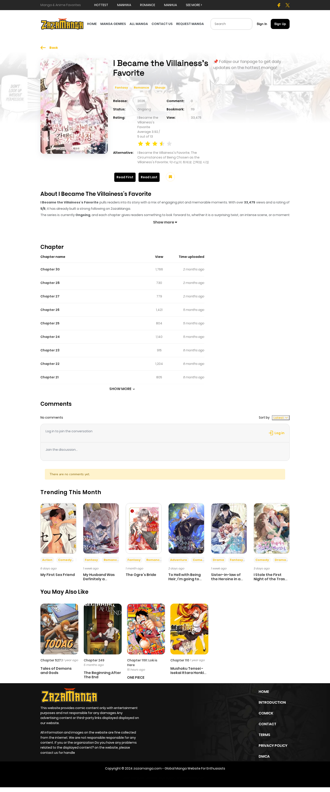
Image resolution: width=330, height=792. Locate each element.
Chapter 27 (49, 296)
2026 (141, 101)
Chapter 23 (49, 350)
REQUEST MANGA (190, 24)
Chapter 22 (49, 363)
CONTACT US (162, 24)
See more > (194, 5)
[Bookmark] (170, 176)
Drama (218, 560)
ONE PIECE (135, 677)
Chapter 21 (49, 377)
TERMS (264, 734)
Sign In (262, 24)
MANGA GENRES (113, 24)
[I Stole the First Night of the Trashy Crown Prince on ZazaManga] (271, 528)
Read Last (149, 177)
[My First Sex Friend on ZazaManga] (58, 528)
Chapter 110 (179, 660)
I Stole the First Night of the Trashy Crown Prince (272, 579)
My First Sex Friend (57, 574)
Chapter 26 (49, 310)
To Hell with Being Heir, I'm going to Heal (184, 579)
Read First (125, 177)
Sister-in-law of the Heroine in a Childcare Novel (226, 579)
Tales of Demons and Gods (56, 670)
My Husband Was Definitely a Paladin (99, 579)
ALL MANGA (139, 24)
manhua (170, 5)
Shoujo (160, 87)
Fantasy (121, 87)
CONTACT (267, 724)
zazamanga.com (147, 768)
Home (264, 691)
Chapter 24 (50, 337)
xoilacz (151, 778)
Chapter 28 (50, 283)
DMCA (264, 756)
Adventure (178, 560)
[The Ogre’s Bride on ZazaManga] (143, 528)
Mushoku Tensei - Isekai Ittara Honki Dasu (187, 673)
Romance (141, 87)
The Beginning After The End (102, 675)
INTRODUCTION (272, 702)
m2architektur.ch (190, 778)
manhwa (124, 5)
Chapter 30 (50, 269)
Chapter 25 (49, 323)
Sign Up (280, 24)
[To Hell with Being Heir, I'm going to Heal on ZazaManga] (186, 528)
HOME (92, 24)
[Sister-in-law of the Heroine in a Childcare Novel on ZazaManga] (229, 528)
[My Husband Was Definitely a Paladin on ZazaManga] (101, 528)
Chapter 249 (94, 660)
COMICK (266, 713)
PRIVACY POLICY (273, 745)
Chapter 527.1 (51, 660)
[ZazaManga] (62, 23)
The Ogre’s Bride (141, 574)
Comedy (65, 560)
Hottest (101, 5)
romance (147, 5)
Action (47, 560)
